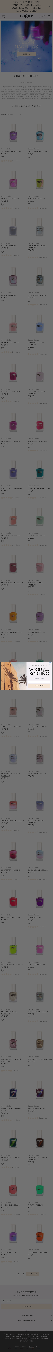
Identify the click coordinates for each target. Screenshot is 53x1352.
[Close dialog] (50, 663)
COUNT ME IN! (39, 685)
